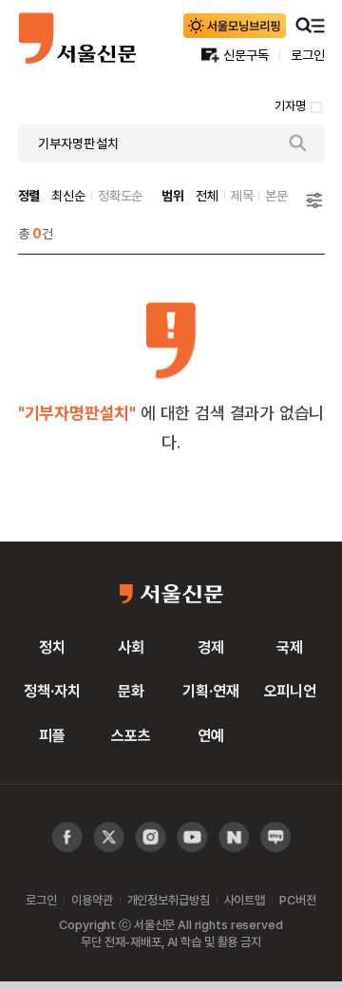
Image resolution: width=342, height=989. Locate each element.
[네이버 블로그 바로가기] (276, 837)
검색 (298, 143)
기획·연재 (210, 690)
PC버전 (297, 899)
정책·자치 (52, 690)
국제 (289, 647)
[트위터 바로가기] (108, 837)
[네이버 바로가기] (234, 837)
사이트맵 (244, 899)
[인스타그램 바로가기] (192, 837)
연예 (211, 735)
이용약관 (91, 899)
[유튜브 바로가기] (150, 837)
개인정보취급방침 (168, 899)
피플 (52, 735)
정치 (52, 647)
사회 (131, 647)
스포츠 (131, 735)
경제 (211, 647)
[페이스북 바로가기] (67, 837)
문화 (131, 690)
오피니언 (290, 690)
